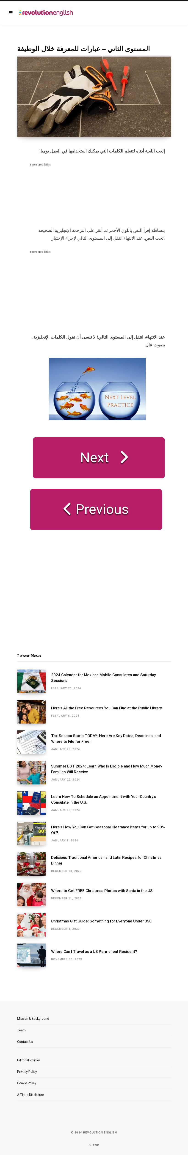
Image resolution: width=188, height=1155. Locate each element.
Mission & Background (33, 1018)
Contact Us (25, 1042)
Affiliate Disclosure (30, 1095)
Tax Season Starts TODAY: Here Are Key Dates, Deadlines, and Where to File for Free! (106, 738)
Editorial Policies (29, 1060)
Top (95, 1145)
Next (94, 457)
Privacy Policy (27, 1072)
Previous (100, 509)
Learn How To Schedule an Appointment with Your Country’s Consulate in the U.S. (103, 799)
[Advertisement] (64, 195)
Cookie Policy (26, 1083)
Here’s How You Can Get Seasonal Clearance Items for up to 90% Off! (108, 830)
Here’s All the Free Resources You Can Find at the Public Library (106, 708)
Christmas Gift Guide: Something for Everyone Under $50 (101, 921)
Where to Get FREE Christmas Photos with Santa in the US (102, 890)
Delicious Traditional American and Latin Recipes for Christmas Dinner (106, 860)
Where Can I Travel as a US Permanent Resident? (94, 951)
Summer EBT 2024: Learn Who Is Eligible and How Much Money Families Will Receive (106, 769)
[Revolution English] (46, 12)
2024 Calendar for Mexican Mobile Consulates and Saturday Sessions (103, 677)
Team (21, 1030)
